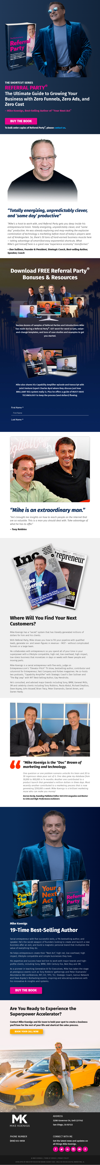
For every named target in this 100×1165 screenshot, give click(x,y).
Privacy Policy (63, 1158)
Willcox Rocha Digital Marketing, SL (70, 1162)
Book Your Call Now (26, 1031)
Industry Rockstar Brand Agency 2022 (40, 1162)
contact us (59, 127)
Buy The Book (21, 121)
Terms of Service (50, 1158)
